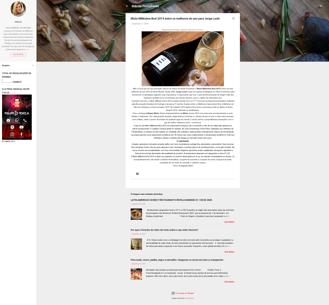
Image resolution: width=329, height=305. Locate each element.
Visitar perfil (18, 55)
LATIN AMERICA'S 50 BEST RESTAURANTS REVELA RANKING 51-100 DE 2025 (171, 200)
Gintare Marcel (189, 298)
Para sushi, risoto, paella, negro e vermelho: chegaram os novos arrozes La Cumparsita (177, 259)
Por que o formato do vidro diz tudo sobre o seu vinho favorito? (164, 230)
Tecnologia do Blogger (184, 293)
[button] (233, 19)
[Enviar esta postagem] (137, 174)
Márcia (18, 22)
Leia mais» (229, 222)
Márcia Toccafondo (145, 6)
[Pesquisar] (238, 7)
